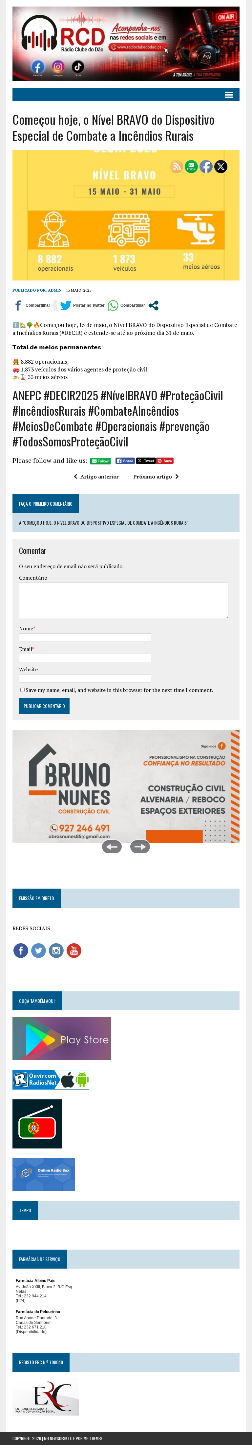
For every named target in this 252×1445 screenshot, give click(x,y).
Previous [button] (111, 847)
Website (28, 669)
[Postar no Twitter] (82, 305)
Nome (26, 628)
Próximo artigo (152, 476)
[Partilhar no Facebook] (31, 305)
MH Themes (93, 1438)
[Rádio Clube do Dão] (125, 44)
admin (55, 290)
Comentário (33, 577)
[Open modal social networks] (153, 305)
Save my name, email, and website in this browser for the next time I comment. (119, 690)
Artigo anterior (99, 476)
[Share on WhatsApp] (126, 305)
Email (25, 649)
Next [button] (140, 847)
